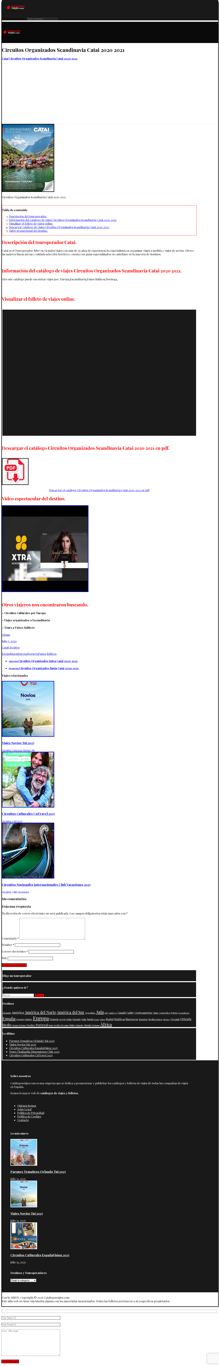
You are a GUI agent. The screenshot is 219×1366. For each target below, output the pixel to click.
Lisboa (102, 1019)
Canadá (121, 1012)
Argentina (90, 1012)
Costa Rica (164, 1012)
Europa (22, 654)
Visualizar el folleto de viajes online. (31, 223)
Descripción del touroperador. (28, 216)
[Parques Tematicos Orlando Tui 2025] (23, 1164)
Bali (106, 1013)
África (106, 1024)
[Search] (60, 19)
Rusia (51, 1025)
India (69, 1019)
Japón (90, 1019)
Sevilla (57, 1025)
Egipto (174, 1012)
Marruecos (132, 1019)
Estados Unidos (24, 1019)
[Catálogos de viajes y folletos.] (12, 41)
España (9, 1018)
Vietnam (96, 1025)
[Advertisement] (110, 98)
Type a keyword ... (15, 18)
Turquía (87, 1025)
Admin (6, 635)
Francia (54, 1019)
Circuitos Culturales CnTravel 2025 (31, 1055)
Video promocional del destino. (28, 231)
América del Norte (40, 1012)
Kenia (96, 1019)
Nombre (8, 945)
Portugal (42, 1025)
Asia (100, 1012)
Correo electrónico (15, 951)
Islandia (76, 1019)
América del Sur (70, 1012)
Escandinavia (10, 654)
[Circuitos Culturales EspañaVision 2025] (23, 1248)
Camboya (112, 1012)
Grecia (62, 1019)
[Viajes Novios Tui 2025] (23, 1206)
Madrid (109, 1019)
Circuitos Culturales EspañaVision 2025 (33, 1048)
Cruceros (17, 750)
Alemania (6, 1012)
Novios (26, 750)
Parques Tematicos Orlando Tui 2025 (32, 1041)
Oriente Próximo (19, 1025)
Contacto (23, 1120)
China (155, 1012)
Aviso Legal (24, 1109)
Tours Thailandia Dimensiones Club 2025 (34, 1051)
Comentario (10, 938)
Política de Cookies (29, 1116)
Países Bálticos (47, 654)
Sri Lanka (64, 1025)
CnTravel (17, 821)
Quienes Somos (26, 1105)
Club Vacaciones (20, 891)
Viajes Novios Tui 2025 (22, 1044)
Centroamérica (143, 1012)
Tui (33, 750)
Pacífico (31, 1025)
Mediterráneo (155, 1019)
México (166, 1019)
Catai (5, 647)
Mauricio (143, 1019)
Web (4, 958)
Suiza (72, 1025)
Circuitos (14, 647)
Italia (83, 1019)
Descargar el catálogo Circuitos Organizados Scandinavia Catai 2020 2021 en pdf (99, 490)
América (18, 1012)
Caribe (130, 1012)
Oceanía (175, 1019)
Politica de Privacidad (30, 1113)
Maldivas (119, 1019)
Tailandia (79, 1025)
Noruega (32, 654)
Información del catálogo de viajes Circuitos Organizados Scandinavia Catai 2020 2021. (63, 220)
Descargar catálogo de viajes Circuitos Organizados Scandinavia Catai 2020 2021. (59, 227)
